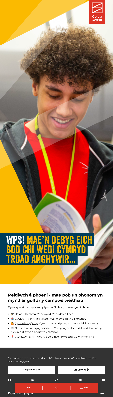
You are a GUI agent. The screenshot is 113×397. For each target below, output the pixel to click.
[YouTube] (103, 380)
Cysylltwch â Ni (24, 337)
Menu (86, 387)
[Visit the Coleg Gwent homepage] (97, 12)
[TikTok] (56, 380)
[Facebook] (9, 380)
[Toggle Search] (56, 388)
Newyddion (22, 328)
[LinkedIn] (80, 380)
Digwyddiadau (42, 328)
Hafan (19, 314)
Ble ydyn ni (80, 370)
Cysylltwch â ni (31, 370)
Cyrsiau (19, 319)
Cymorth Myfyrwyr (26, 324)
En (28, 387)
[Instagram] (32, 380)
